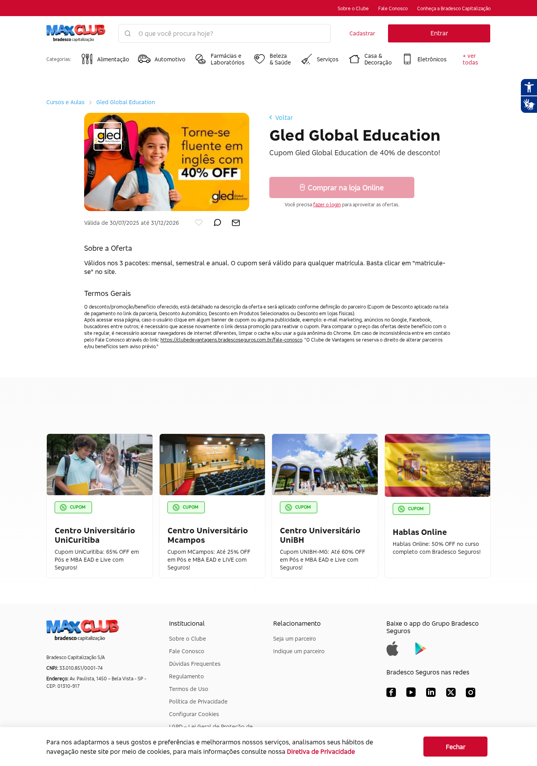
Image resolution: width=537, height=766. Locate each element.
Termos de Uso (188, 688)
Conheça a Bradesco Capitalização (454, 8)
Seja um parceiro (294, 638)
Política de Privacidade (198, 701)
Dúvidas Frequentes (195, 663)
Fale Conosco (393, 8)
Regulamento (186, 676)
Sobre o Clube (353, 8)
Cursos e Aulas (65, 102)
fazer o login (327, 205)
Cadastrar (362, 33)
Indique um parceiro (299, 651)
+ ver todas (470, 59)
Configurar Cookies (194, 714)
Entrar (439, 33)
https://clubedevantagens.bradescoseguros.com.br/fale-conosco (231, 340)
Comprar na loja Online (346, 187)
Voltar (284, 117)
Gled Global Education (125, 102)
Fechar (455, 747)
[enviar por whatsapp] (217, 220)
